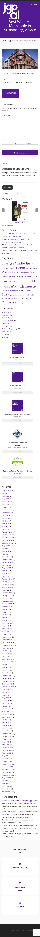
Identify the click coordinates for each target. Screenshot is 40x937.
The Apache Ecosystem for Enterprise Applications (20, 800)
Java (25, 286)
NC (9, 290)
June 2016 (5, 695)
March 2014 (6, 731)
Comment (6, 115)
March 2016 (6, 703)
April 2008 (5, 745)
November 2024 (8, 537)
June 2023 (5, 571)
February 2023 (7, 579)
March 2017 (6, 673)
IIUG (8, 286)
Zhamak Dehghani (20, 303)
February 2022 (7, 593)
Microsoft (4, 290)
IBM (32, 281)
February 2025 (7, 532)
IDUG (4, 287)
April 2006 (5, 786)
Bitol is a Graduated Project (12, 242)
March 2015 (6, 711)
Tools (21, 298)
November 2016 (8, 681)
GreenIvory (19, 281)
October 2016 (7, 684)
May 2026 (5, 499)
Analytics (10, 263)
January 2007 (6, 764)
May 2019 (5, 626)
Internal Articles (7, 321)
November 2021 (8, 601)
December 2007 (8, 747)
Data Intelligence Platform (23, 277)
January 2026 (6, 510)
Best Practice (12, 268)
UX (24, 298)
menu (34, 4)
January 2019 (6, 637)
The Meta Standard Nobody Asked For (15, 239)
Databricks (24, 273)
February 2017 (7, 676)
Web (27, 298)
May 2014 (5, 725)
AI (5, 264)
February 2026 (7, 507)
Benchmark (5, 268)
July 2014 (5, 720)
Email (17, 143)
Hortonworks (25, 281)
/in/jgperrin (20, 887)
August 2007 (6, 753)
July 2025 (5, 521)
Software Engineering (9, 329)
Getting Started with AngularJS (12, 834)
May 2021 (5, 609)
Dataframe (5, 277)
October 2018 (7, 642)
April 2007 (5, 758)
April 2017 (5, 670)
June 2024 (5, 551)
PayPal (12, 290)
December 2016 (8, 678)
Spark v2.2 (29, 295)
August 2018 (6, 648)
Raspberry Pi (26, 290)
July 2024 (5, 548)
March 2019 (6, 631)
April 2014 (5, 728)
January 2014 (6, 736)
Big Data (20, 267)
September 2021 (8, 606)
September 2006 (8, 775)
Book (27, 268)
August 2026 (6, 490)
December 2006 (8, 767)
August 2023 (6, 568)
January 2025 (6, 535)
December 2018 (8, 640)
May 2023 (5, 573)
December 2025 (8, 513)
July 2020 (5, 615)
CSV (17, 273)
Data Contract (32, 272)
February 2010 (7, 739)
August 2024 (6, 546)
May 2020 (5, 620)
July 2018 (5, 651)
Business (5, 315)
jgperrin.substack (20, 868)
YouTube (8, 302)
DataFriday (12, 277)
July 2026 (5, 493)
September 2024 (8, 543)
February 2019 (7, 634)
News (4, 323)
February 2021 (7, 612)
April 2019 (5, 629)
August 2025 (6, 518)
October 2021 (7, 604)
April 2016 (5, 700)
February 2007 (7, 761)
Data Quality (11, 282)
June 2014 (5, 723)
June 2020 (5, 618)
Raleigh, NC (17, 290)
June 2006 (5, 783)
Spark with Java (9, 298)
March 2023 (6, 576)
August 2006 (6, 778)
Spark (5, 294)
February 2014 (7, 734)
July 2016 (5, 692)
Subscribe (7, 187)
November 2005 (8, 792)
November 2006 (8, 769)
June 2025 (5, 524)
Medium (32, 286)
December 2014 (8, 714)
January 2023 (6, 582)
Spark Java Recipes (8, 820)
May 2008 (5, 742)
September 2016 (8, 687)
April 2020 (5, 623)
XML (30, 298)
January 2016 (6, 709)
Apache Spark (24, 263)
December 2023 (8, 562)
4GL (3, 264)
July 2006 (5, 781)
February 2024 (7, 560)
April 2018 (5, 653)
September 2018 (8, 645)
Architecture (6, 312)
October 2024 (7, 540)
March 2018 (6, 656)
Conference (8, 272)
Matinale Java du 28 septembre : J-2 (11, 93)
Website (29, 143)
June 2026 (5, 496)
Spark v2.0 (21, 295)
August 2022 (6, 587)
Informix (16, 286)
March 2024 (6, 557)
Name (5, 143)
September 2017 (8, 662)
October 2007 (7, 750)
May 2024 (5, 554)
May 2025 (5, 526)
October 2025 (7, 515)
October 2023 (7, 565)
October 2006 (7, 772)
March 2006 (6, 789)
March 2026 (6, 504)
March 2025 (6, 529)
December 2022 (8, 584)
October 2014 (7, 717)
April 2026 (5, 502)
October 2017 (7, 659)
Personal (5, 326)
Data (19, 272)
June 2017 (5, 667)
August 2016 (6, 689)
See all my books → (8, 225)
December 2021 (8, 598)
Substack (17, 298)
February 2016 (7, 706)
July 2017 (5, 665)
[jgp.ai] (11, 19)
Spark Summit (13, 295)
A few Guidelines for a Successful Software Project (20, 812)
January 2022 (6, 595)
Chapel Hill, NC (33, 268)
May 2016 (5, 698)
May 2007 (5, 756)
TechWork (5, 332)
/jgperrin (20, 906)
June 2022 (5, 590)
